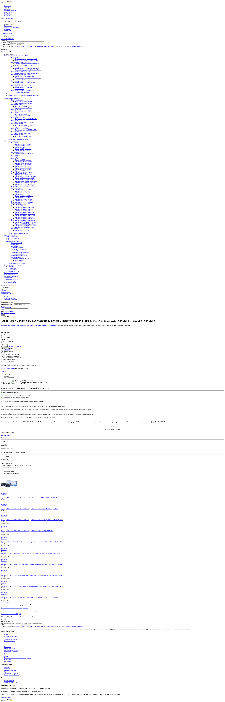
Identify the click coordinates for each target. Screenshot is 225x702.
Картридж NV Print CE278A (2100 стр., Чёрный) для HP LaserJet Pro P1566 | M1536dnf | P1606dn (29, 509)
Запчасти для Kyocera (17, 244)
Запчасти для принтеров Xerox (20, 252)
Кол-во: (3, 343)
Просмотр (4, 493)
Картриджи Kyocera (17, 120)
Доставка (7, 9)
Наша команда (8, 659)
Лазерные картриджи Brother (23, 101)
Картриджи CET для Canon (23, 164)
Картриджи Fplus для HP (22, 197)
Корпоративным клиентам (12, 650)
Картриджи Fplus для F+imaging (24, 196)
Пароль (3, 311)
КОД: (2, 348)
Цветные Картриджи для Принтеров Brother (28, 70)
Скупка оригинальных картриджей (14, 655)
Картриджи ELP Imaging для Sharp (25, 184)
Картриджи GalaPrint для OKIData (25, 218)
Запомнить (5, 316)
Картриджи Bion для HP (22, 157)
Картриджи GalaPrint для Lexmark (25, 215)
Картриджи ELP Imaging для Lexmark (26, 181)
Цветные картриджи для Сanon (24, 65)
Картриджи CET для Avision (23, 161)
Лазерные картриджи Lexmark (24, 125)
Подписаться (25, 624)
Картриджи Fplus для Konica (23, 199)
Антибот (3, 48)
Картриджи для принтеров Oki (20, 81)
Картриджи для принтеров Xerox (21, 71)
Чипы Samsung (19, 260)
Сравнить (4, 371)
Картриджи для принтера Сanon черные (27, 63)
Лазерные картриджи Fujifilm (23, 111)
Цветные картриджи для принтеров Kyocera (28, 78)
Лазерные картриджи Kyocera (24, 122)
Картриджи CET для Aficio (23, 160)
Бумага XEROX (12, 269)
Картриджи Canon (16, 104)
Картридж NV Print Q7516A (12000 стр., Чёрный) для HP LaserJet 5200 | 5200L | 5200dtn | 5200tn (29, 597)
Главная (3, 325)
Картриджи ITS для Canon (22, 230)
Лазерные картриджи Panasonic (24, 136)
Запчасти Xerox (19, 254)
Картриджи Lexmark (17, 123)
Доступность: (5, 336)
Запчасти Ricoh (19, 89)
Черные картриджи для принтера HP (26, 59)
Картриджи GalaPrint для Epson (24, 209)
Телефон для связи (6, 42)
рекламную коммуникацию (45, 46)
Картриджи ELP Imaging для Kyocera (26, 179)
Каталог (8, 325)
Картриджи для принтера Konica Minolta (23, 90)
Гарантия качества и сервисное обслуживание (14, 608)
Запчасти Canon (16, 257)
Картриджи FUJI (16, 203)
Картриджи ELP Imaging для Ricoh (25, 182)
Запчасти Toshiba (16, 251)
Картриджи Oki (16, 131)
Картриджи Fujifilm (17, 109)
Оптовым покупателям (11, 673)
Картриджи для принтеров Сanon (21, 62)
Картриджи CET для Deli (22, 166)
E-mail (2, 309)
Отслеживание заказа (7, 304)
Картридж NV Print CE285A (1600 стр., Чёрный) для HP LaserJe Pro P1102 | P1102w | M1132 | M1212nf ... (32, 498)
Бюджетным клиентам (11, 651)
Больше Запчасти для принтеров (18, 263)
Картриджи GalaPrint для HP (23, 210)
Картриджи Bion (16, 155)
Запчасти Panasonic (17, 247)
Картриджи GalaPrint (17, 206)
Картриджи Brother (17, 100)
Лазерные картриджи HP (22, 114)
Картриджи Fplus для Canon (23, 189)
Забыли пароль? (10, 311)
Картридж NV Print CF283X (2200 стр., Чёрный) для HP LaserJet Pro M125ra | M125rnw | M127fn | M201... (32, 520)
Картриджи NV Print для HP (47, 325)
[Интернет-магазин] (7, 18)
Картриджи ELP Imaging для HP (24, 178)
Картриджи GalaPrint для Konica (24, 212)
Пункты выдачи (9, 12)
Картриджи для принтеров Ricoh (21, 85)
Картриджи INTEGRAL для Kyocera (26, 225)
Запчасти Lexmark (16, 243)
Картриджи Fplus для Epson (23, 192)
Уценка (10, 239)
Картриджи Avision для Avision (24, 153)
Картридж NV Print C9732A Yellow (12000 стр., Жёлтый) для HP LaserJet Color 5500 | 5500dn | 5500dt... (31, 564)
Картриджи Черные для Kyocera (24, 76)
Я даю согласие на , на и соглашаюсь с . (43, 46)
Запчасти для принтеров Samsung (21, 258)
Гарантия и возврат (10, 10)
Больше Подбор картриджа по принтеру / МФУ (23, 95)
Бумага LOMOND (13, 271)
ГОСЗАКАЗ (8, 14)
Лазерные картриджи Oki (22, 133)
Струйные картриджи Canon (23, 108)
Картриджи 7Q (15, 142)
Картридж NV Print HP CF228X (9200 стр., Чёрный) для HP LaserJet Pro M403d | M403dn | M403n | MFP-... (32, 542)
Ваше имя (4, 40)
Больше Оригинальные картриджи (19, 139)
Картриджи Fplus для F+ (22, 194)
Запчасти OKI (19, 84)
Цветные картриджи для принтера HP (26, 60)
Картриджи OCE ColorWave (19, 128)
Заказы (6, 296)
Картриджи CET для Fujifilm (23, 169)
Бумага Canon (12, 268)
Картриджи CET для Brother (23, 163)
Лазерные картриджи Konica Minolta (26, 119)
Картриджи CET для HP (22, 171)
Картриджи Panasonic (17, 134)
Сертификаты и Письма (11, 675)
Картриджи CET (16, 158)
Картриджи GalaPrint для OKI (24, 217)
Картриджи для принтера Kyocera (21, 74)
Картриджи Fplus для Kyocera (24, 200)
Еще (12, 171)
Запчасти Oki (15, 246)
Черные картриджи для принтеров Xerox (27, 73)
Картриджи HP (15, 57)
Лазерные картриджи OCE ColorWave (26, 130)
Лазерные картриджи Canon (23, 106)
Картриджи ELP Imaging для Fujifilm (25, 176)
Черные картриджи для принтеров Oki (26, 82)
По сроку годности (13, 238)
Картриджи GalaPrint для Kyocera (25, 214)
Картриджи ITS (16, 228)
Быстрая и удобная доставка (9, 602)
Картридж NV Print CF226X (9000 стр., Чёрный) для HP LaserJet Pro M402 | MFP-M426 (27, 531)
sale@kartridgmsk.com (10, 682)
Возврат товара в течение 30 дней (11, 614)
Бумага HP (11, 266)
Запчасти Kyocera (20, 79)
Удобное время (5, 44)
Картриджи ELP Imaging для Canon (25, 175)
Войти (3, 307)
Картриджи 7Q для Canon (22, 145)
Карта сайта (7, 661)
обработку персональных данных (24, 46)
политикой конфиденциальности (73, 46)
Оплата (6, 7)
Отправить (4, 49)
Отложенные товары (10, 299)
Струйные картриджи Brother (23, 103)
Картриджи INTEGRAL (18, 221)
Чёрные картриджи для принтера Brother (27, 68)
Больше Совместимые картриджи (19, 233)
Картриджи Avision (17, 152)
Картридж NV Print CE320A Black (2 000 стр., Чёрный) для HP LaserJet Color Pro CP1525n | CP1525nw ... (32, 586)
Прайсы (6, 672)
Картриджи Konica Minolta (19, 117)
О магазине (7, 6)
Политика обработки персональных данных (17, 658)
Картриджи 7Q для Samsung (23, 150)
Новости (6, 656)
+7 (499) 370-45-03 (6, 33)
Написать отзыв (5, 435)
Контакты (7, 15)
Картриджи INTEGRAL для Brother (25, 222)
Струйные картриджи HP (22, 115)
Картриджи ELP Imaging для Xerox (25, 186)
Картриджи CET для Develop (23, 168)
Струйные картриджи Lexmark (24, 127)
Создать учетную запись (8, 313)
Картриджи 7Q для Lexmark (23, 149)
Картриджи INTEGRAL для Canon (25, 224)
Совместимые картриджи (18, 325)
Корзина (3, 290)
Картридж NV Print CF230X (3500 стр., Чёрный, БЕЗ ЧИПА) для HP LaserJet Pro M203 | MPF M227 (30, 553)
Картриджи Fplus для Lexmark (24, 202)
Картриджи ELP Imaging (18, 173)
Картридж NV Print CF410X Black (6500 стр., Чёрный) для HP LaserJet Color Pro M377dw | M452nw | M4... (32, 575)
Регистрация (8, 307)
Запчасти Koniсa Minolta (22, 92)
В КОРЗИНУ (4, 346)
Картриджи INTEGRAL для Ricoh (25, 227)
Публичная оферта (9, 648)
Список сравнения (9, 298)
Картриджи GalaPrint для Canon (24, 207)
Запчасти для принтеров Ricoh (20, 255)
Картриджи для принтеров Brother (21, 67)
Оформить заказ (5, 292)
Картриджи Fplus (16, 188)
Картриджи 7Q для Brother (23, 144)
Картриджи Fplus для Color (23, 191)
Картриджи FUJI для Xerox (23, 204)
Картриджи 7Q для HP (21, 147)
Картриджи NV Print (33, 325)
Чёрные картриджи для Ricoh (23, 87)
